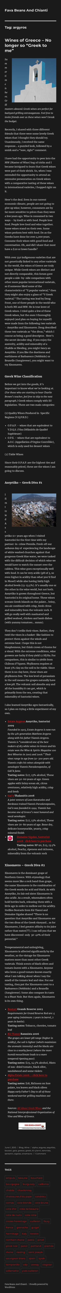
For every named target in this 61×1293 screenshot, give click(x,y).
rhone (9, 1252)
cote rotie (30, 1215)
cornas (10, 1202)
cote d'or (11, 1209)
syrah (42, 1258)
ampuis (10, 1178)
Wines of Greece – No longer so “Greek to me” (28, 45)
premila (48, 1246)
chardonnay (25, 1190)
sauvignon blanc (15, 1258)
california (43, 1184)
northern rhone (15, 1239)
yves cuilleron (30, 1270)
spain (32, 1258)
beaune (22, 1178)
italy (24, 1233)
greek (28, 1150)
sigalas (17, 1153)
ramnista (46, 1150)
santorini (9, 1153)
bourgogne (12, 1184)
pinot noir (11, 1246)
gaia (15, 1150)
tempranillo (13, 1264)
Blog (21, 1147)
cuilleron (35, 1221)
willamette (12, 1270)
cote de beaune (29, 1209)
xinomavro (27, 1153)
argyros (42, 1147)
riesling (20, 1252)
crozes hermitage (16, 1221)
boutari (8, 1150)
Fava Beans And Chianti (26, 10)
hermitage (12, 1233)
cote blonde (24, 1202)
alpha (35, 1147)
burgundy (29, 1184)
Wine (26, 1147)
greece (21, 1150)
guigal (35, 1227)
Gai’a (11, 795)
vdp (25, 1264)
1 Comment (40, 1153)
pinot (41, 1239)
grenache (22, 1227)
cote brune (41, 1202)
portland (36, 1246)
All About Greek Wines (29, 1108)
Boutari (12, 1009)
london (34, 1233)
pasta (31, 1239)
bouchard (36, 1178)
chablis (10, 1190)
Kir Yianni (14, 1033)
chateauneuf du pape (19, 1196)
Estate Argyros (16, 721)
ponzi (24, 1246)
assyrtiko (51, 1147)
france (9, 1227)
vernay (35, 1264)
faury (47, 1221)
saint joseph (35, 1252)
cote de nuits (14, 1215)
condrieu (40, 1196)
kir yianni (36, 1150)
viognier (47, 1264)
